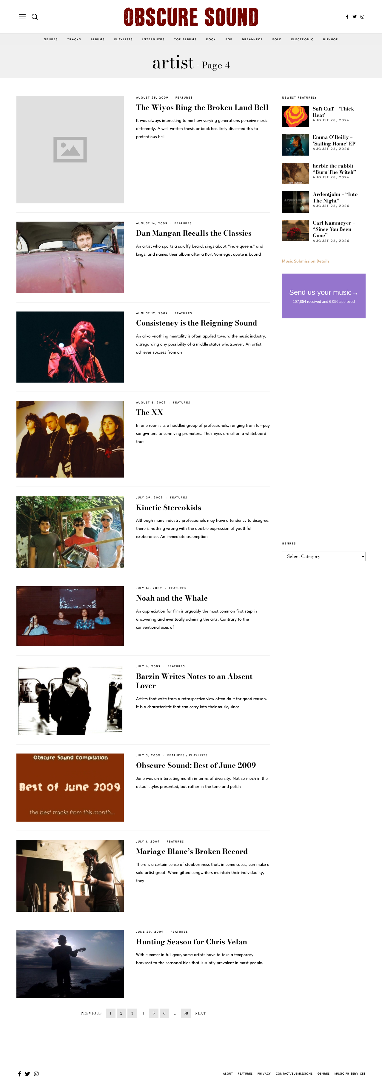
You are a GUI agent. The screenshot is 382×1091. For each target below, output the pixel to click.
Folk (277, 39)
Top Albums (185, 39)
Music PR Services (350, 1073)
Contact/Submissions (294, 1073)
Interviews (153, 39)
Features (184, 97)
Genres (51, 39)
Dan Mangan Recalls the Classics (194, 233)
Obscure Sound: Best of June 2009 (196, 765)
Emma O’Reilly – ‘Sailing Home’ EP (334, 140)
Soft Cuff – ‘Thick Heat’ (333, 112)
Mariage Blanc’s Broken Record (192, 851)
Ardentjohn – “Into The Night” (335, 197)
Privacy (264, 1073)
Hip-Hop (330, 39)
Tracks (74, 39)
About (228, 1073)
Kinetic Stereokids (168, 507)
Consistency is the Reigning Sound (196, 323)
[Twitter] (354, 16)
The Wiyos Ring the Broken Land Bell (202, 107)
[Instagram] (362, 16)
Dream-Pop (252, 39)
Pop (229, 39)
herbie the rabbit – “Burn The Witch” (335, 169)
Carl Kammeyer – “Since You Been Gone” (334, 229)
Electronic (302, 39)
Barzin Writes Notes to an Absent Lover (194, 681)
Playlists (123, 39)
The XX (149, 412)
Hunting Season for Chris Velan (191, 941)
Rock (211, 39)
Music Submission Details (305, 261)
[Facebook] (347, 16)
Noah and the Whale (172, 598)
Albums (98, 39)
